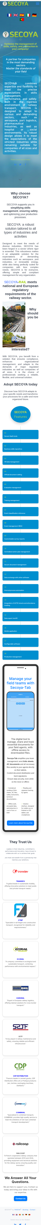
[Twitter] (20, 164)
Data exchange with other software (16, 577)
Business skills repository (13, 449)
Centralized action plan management (17, 552)
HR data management (11, 462)
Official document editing (13, 474)
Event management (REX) (13, 526)
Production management (13, 657)
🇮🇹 (28, 15)
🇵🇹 (22, 19)
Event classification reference (14, 513)
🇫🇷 (9, 15)
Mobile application (10, 631)
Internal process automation (14, 590)
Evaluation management (12, 487)
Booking (26, 1210)
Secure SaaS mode (10, 436)
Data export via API (10, 618)
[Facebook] (26, 164)
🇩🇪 (34, 15)
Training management (11, 500)
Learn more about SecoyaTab (20, 823)
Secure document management (15, 565)
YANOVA (17, 1210)
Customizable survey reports (14, 539)
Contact (33, 1210)
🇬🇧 (15, 15)
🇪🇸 (22, 15)
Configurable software (12, 644)
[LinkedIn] (15, 164)
